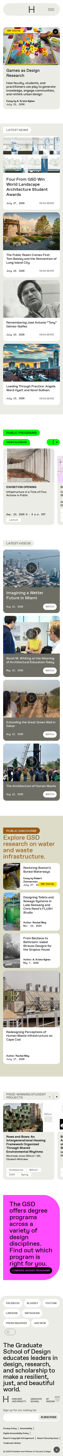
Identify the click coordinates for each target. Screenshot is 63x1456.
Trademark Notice (12, 1443)
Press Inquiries (16, 1323)
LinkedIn (12, 1313)
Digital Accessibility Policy (16, 1433)
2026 (12, 1174)
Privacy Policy (10, 1429)
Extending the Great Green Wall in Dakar (30, 724)
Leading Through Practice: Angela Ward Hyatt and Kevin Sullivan (30, 388)
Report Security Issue (47, 1438)
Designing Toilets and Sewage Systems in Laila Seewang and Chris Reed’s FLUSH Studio (38, 905)
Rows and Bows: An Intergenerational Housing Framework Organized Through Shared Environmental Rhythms (26, 1144)
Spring (24, 1174)
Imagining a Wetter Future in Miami (24, 595)
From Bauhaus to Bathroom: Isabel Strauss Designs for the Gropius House (37, 944)
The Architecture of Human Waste (31, 786)
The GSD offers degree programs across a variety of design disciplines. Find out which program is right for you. (30, 1236)
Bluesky (32, 1303)
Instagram (32, 1313)
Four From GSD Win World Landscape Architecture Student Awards (27, 187)
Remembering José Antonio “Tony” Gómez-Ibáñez (31, 325)
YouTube (51, 1303)
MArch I (33, 1170)
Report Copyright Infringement (18, 1438)
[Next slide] (57, 442)
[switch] (10, 1332)
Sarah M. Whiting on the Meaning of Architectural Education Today (30, 660)
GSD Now (40, 1323)
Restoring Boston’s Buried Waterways (37, 870)
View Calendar (16, 442)
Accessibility (26, 1429)
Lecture (13, 519)
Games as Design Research (23, 73)
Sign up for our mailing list (20, 1410)
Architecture (16, 1170)
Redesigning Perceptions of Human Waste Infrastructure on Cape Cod (29, 1036)
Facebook (13, 1303)
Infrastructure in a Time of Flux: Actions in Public (26, 491)
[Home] (29, 1399)
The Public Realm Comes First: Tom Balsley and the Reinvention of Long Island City (31, 259)
